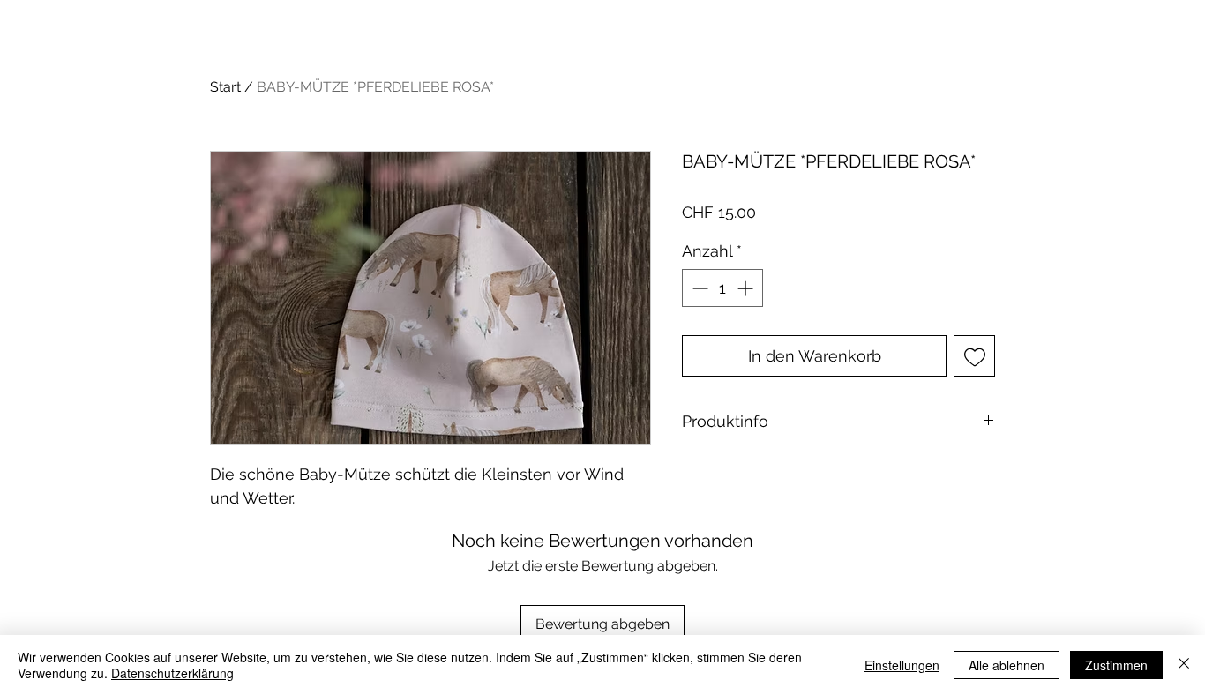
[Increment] (746, 288)
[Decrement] (698, 288)
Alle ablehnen (1006, 665)
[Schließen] (1183, 665)
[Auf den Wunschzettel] (974, 356)
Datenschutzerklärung (172, 673)
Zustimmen (1116, 665)
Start (225, 86)
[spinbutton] (722, 288)
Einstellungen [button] (901, 665)
